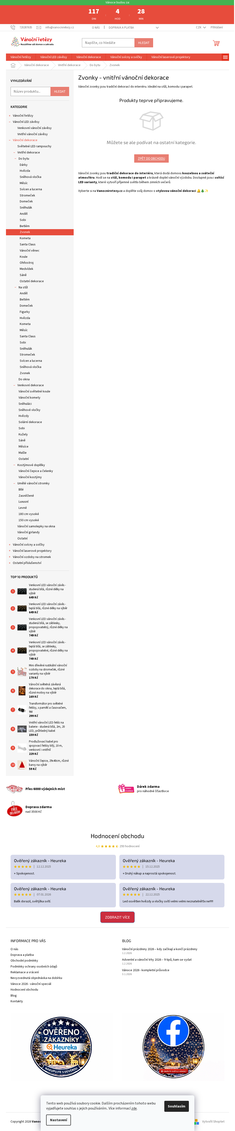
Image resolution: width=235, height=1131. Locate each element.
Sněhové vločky (28, 410)
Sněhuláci (23, 404)
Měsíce (22, 446)
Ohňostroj (25, 262)
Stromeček (26, 195)
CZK (197, 27)
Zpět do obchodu (149, 158)
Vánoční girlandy (27, 532)
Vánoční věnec (28, 250)
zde (132, 1108)
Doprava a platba (119, 28)
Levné (21, 508)
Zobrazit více (116, 917)
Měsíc (22, 183)
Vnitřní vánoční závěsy (31, 134)
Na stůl (21, 287)
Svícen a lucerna (29, 189)
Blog (12, 995)
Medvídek (25, 269)
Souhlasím (175, 1106)
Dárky (22, 165)
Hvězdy (22, 416)
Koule (22, 257)
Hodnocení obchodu (116, 835)
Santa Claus (26, 244)
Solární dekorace (28, 422)
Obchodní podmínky (22, 960)
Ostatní (22, 459)
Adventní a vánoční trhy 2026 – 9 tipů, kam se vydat (155, 960)
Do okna (22, 379)
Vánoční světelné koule (33, 391)
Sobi (21, 220)
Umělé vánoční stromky (32, 483)
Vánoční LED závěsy (24, 122)
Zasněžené (24, 495)
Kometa (23, 238)
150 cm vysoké (27, 520)
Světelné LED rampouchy (33, 146)
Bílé (19, 489)
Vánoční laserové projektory (30, 551)
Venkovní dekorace (29, 385)
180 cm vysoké (27, 514)
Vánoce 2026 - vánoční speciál (29, 984)
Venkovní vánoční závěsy (33, 128)
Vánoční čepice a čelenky (34, 471)
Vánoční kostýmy (28, 477)
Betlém (23, 226)
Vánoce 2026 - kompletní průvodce (144, 970)
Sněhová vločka (29, 177)
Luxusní (22, 501)
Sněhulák (24, 207)
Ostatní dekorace (30, 281)
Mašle (21, 452)
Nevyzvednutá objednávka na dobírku (35, 978)
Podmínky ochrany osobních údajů (32, 966)
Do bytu (22, 158)
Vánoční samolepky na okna (34, 526)
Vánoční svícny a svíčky (27, 544)
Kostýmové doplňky (29, 465)
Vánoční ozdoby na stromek (30, 557)
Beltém (23, 299)
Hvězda (23, 171)
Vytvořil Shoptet (212, 1121)
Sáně (21, 275)
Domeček (24, 201)
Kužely (21, 434)
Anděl (22, 214)
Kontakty (15, 1001)
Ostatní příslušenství (25, 563)
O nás (94, 28)
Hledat (142, 43)
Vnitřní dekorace (27, 152)
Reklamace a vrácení (23, 972)
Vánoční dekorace (23, 140)
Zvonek (23, 232)
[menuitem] (19, 57)
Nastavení (56, 1120)
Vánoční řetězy (21, 115)
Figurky (23, 312)
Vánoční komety (28, 397)
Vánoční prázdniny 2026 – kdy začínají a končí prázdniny (158, 949)
